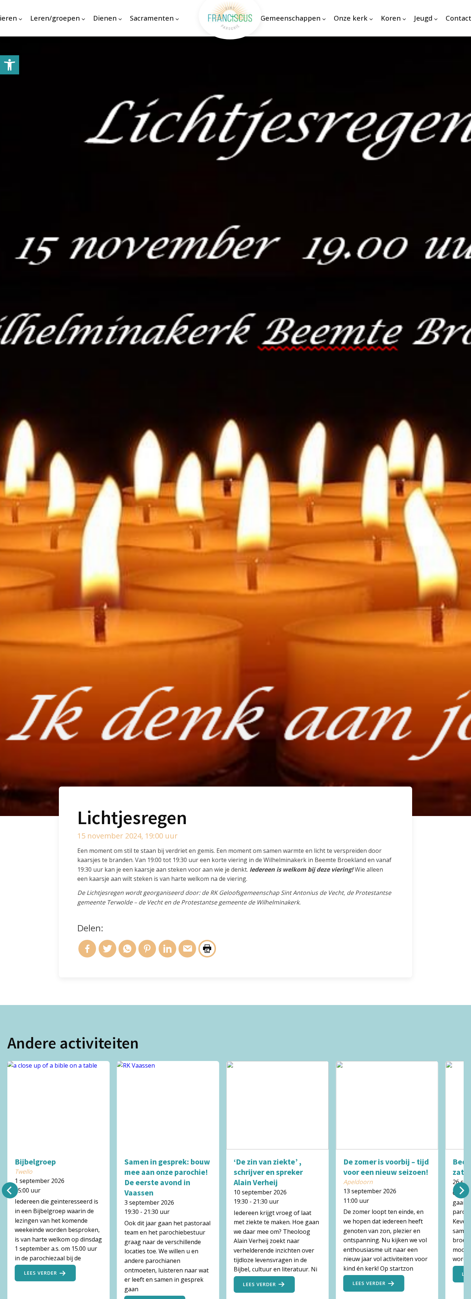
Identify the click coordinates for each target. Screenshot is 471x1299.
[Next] (461, 1190)
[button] (9, 64)
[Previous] (10, 1190)
